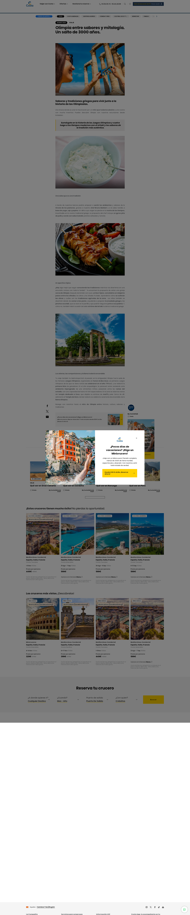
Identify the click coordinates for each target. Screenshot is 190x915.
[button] (184, 909)
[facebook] (155, 907)
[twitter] (151, 907)
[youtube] (163, 907)
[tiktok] (159, 907)
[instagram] (146, 907)
